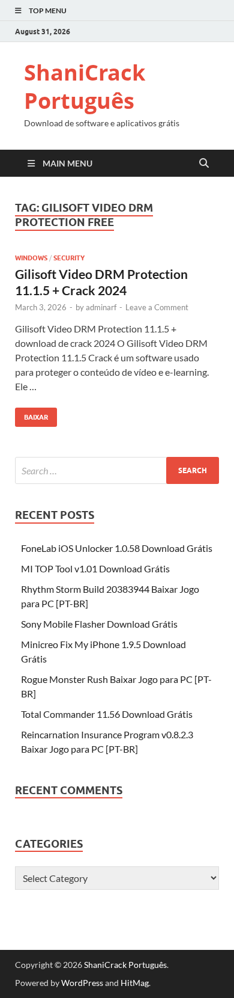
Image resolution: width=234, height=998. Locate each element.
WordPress (82, 983)
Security (69, 258)
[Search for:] (117, 470)
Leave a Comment (156, 307)
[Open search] (204, 163)
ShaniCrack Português (84, 86)
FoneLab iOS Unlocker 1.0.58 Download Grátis (116, 548)
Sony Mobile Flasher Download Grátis (99, 623)
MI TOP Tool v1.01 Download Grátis (95, 568)
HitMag (135, 983)
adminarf (101, 307)
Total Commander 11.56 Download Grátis (107, 714)
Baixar (31, 414)
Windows (31, 258)
